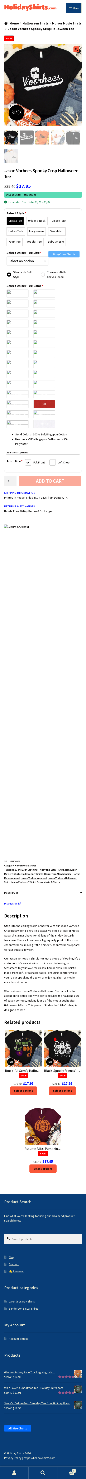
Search (43, 1473)
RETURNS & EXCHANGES (19, 506)
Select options (23, 1091)
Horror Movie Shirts (67, 23)
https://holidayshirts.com (39, 1458)
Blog (11, 1257)
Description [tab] (11, 892)
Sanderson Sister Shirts (23, 1308)
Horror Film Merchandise (58, 873)
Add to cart (50, 481)
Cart (66, 1469)
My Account (14, 1473)
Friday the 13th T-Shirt (51, 869)
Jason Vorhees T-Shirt (23, 882)
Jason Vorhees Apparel (34, 878)
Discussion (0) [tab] (12, 903)
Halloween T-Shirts (32, 873)
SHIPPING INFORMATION (19, 493)
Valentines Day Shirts (22, 1301)
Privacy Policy (13, 1458)
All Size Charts (17, 1428)
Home (14, 23)
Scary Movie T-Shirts (48, 882)
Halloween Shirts (36, 23)
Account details (18, 1339)
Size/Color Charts (64, 254)
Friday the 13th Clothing (24, 869)
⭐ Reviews (16, 1271)
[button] (76, 49)
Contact (14, 1264)
